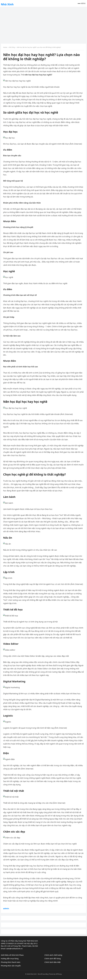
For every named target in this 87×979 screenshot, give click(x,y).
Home (5, 47)
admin (6, 908)
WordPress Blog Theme (45, 974)
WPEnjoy (59, 974)
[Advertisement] (43, 24)
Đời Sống (12, 47)
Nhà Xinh (7, 4)
